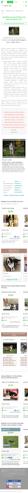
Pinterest (15, 486)
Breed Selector (12, 473)
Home (2, 11)
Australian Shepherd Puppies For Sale (10, 352)
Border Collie (19, 11)
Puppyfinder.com (5, 471)
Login (15, 2)
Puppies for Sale (10, 11)
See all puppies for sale (9, 204)
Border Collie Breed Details (14, 195)
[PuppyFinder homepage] (2, 2)
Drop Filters (14, 132)
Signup (10, 2)
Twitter (15, 484)
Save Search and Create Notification (14, 23)
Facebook (15, 481)
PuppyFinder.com (6, 470)
